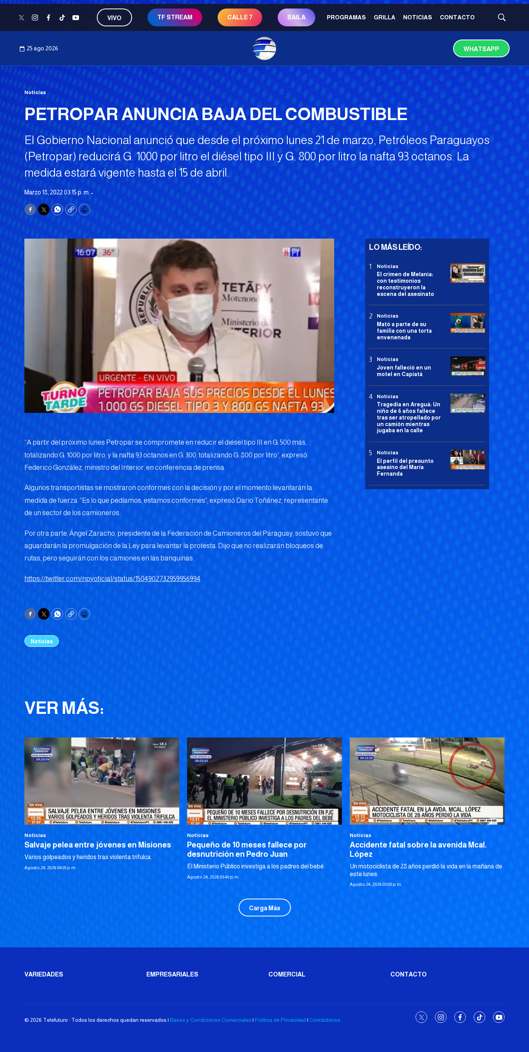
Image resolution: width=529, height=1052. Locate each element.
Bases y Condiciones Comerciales (210, 1020)
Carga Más (264, 908)
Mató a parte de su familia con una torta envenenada (404, 330)
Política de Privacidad (280, 1020)
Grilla (384, 17)
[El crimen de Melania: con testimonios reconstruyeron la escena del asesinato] (467, 273)
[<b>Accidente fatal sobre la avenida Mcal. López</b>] (427, 781)
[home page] (264, 48)
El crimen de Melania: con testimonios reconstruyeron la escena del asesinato (405, 284)
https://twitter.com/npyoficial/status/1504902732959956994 (112, 579)
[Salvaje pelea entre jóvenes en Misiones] (101, 781)
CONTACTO (457, 17)
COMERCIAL (287, 974)
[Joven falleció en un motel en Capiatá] (467, 366)
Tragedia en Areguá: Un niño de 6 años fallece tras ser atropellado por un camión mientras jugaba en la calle (409, 417)
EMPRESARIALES (172, 974)
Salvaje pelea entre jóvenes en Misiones (97, 845)
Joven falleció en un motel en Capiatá (404, 370)
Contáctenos (324, 1020)
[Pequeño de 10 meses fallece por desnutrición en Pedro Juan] (264, 781)
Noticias (417, 17)
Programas (346, 17)
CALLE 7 (239, 17)
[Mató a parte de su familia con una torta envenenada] (467, 323)
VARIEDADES (43, 974)
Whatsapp (481, 49)
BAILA (296, 17)
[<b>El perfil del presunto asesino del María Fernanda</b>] (467, 459)
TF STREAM (174, 17)
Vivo (114, 18)
